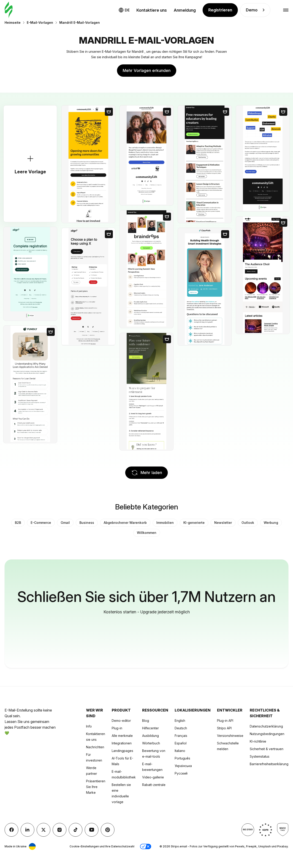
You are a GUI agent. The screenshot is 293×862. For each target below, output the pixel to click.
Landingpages (122, 751)
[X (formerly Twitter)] (43, 830)
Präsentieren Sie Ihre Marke (95, 786)
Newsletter (223, 523)
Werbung (271, 523)
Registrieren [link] (220, 10)
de (127, 10)
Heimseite (13, 22)
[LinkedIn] (27, 830)
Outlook (247, 523)
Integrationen (122, 743)
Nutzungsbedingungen (267, 734)
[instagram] (59, 830)
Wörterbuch (151, 743)
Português (182, 758)
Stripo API (224, 728)
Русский (181, 773)
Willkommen (146, 533)
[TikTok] (75, 830)
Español (181, 743)
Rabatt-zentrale (153, 785)
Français (181, 736)
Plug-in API (225, 720)
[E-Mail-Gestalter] (9, 10)
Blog (145, 720)
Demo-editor (121, 720)
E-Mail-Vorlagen (40, 22)
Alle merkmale (122, 736)
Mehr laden (151, 472)
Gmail (65, 523)
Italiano (180, 751)
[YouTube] (91, 830)
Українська (183, 766)
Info (89, 726)
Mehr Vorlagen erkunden (147, 70)
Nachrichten (95, 747)
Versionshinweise (230, 736)
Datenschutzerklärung (266, 726)
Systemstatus (259, 756)
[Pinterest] (107, 830)
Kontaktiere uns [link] (151, 10)
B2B (18, 523)
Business (86, 523)
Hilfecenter (150, 728)
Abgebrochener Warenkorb (125, 523)
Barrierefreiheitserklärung (269, 764)
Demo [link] (252, 10)
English (180, 720)
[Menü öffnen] (285, 10)
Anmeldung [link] (185, 10)
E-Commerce (41, 523)
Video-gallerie (153, 777)
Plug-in (117, 728)
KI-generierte (194, 523)
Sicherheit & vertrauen (266, 749)
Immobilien (165, 523)
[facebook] (11, 830)
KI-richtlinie (258, 741)
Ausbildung (150, 736)
